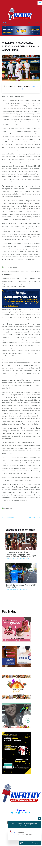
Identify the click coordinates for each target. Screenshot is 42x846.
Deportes (6, 53)
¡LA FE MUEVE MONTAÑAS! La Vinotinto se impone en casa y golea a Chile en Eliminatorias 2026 (20, 554)
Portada (3, 22)
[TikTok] (19, 812)
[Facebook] (12, 812)
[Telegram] (30, 812)
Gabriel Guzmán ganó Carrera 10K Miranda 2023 (20, 586)
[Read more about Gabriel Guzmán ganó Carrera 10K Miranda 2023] (20, 573)
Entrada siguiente (33, 517)
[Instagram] (15, 812)
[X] (23, 812)
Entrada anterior (9, 517)
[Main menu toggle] (40, 3)
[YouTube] (26, 812)
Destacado (15, 558)
